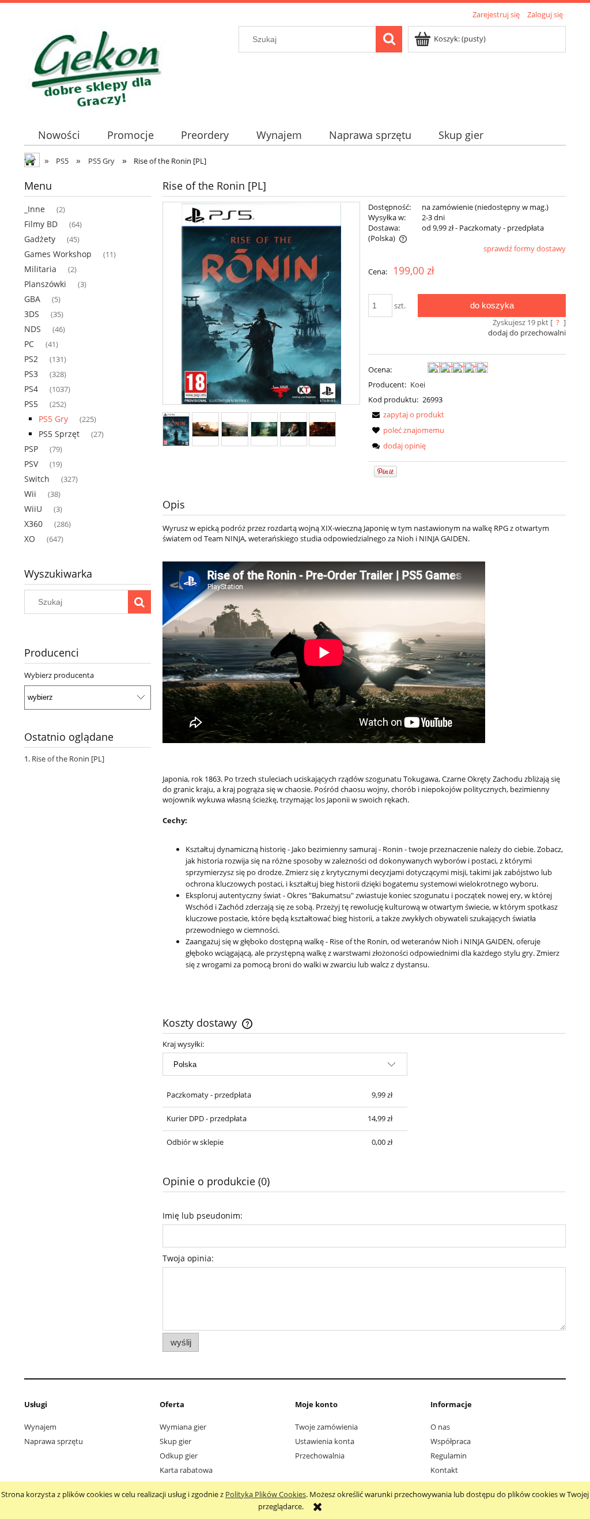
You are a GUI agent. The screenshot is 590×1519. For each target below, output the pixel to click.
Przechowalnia (320, 1455)
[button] (406, 414)
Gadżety (39, 238)
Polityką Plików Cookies (265, 1494)
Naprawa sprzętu (53, 1441)
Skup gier (175, 1441)
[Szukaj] (389, 39)
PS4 (31, 388)
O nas (440, 1427)
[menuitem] (58, 135)
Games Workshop (58, 253)
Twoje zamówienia (326, 1427)
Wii (30, 493)
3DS (31, 313)
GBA (32, 298)
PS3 (31, 373)
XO (29, 538)
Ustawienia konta (324, 1441)
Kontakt (444, 1470)
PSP (31, 448)
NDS (32, 328)
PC (29, 343)
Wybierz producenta (59, 675)
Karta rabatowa (186, 1470)
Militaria (40, 268)
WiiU (33, 508)
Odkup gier (179, 1455)
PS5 (31, 403)
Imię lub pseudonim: (202, 1215)
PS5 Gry (53, 418)
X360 (33, 523)
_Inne (34, 208)
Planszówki (45, 283)
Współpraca (450, 1441)
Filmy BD (41, 223)
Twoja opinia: (188, 1258)
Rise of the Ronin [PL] (68, 758)
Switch (37, 478)
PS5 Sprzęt (59, 433)
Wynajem (40, 1427)
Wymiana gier (183, 1427)
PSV (31, 463)
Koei (417, 384)
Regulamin (448, 1455)
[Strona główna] (95, 66)
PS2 (31, 358)
